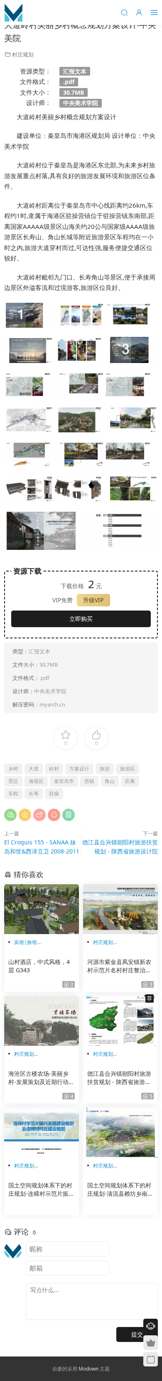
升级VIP (93, 600)
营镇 (89, 781)
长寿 (34, 793)
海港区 (36, 781)
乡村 (13, 768)
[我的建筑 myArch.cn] (13, 12)
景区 (13, 781)
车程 (13, 793)
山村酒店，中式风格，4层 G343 (39, 966)
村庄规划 (23, 54)
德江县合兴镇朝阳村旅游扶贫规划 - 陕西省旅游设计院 (119, 1077)
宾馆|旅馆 (25, 942)
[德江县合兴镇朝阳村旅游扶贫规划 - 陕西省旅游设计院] (120, 1021)
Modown (88, 1368)
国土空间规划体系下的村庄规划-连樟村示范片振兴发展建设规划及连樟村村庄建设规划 (41, 1189)
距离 (130, 781)
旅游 (105, 768)
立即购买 (81, 619)
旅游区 (127, 768)
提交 (137, 1334)
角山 (110, 781)
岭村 (54, 768)
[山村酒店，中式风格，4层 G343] (41, 909)
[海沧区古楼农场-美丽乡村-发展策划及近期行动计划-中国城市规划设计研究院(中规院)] (41, 1021)
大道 (34, 768)
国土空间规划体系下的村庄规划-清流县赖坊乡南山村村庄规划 (120, 1189)
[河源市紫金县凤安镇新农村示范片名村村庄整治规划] (120, 909)
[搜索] (124, 12)
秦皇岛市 (64, 781)
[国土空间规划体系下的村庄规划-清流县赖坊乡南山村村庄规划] (120, 1133)
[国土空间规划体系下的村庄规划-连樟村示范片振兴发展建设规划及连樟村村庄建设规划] (41, 1133)
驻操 (54, 793)
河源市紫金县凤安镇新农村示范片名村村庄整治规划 (119, 966)
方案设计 (79, 768)
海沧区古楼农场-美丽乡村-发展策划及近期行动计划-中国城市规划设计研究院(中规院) (41, 1077)
